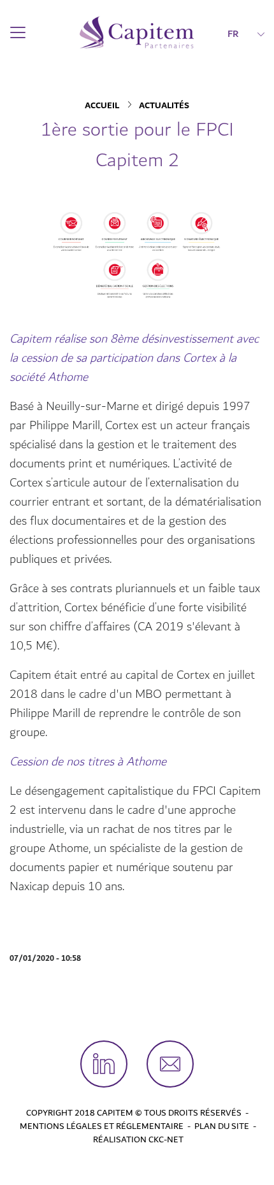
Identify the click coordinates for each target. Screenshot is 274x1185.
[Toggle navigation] (18, 32)
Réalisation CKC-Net (138, 1140)
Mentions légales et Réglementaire (102, 1126)
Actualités (164, 105)
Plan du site (221, 1126)
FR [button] (232, 33)
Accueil (102, 105)
